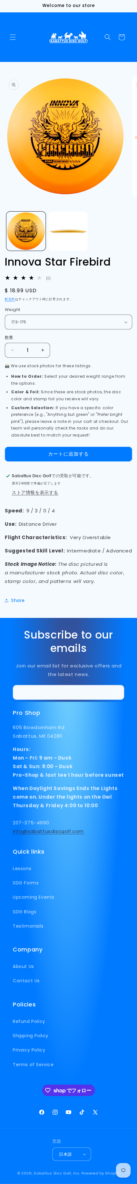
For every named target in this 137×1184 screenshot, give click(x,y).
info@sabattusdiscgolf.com (48, 831)
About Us (23, 966)
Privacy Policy (29, 1050)
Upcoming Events (33, 897)
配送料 (10, 299)
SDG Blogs (24, 912)
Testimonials (28, 926)
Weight (12, 310)
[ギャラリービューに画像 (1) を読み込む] (26, 231)
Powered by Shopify (101, 1173)
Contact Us (26, 981)
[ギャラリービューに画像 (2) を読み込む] (68, 231)
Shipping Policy (30, 1035)
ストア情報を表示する (35, 492)
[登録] (117, 692)
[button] (13, 37)
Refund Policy (29, 1021)
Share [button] (18, 600)
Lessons (22, 868)
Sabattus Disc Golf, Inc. (57, 1173)
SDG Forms (26, 883)
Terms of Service (33, 1064)
